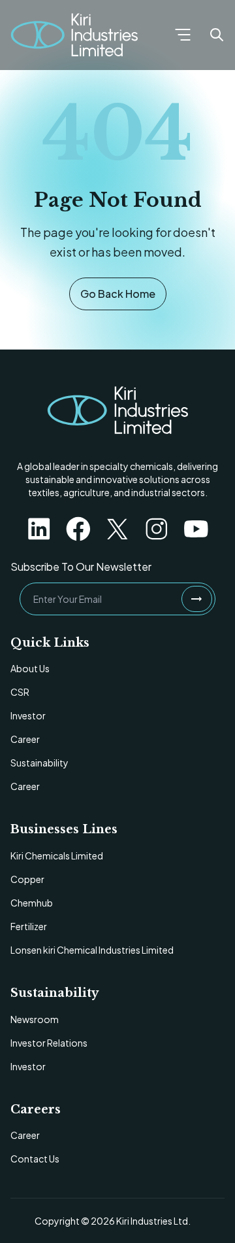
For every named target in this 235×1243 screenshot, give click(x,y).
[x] (117, 528)
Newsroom (34, 1019)
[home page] (117, 410)
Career (25, 739)
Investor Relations (48, 1043)
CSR (19, 692)
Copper (27, 879)
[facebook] (78, 528)
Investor (28, 715)
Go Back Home (117, 293)
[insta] (156, 528)
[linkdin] (39, 528)
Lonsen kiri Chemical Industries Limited (92, 950)
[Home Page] (74, 35)
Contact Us (34, 1158)
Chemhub (31, 903)
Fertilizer (28, 926)
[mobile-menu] (182, 34)
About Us (30, 668)
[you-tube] (195, 528)
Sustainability (39, 762)
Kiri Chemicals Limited (56, 855)
